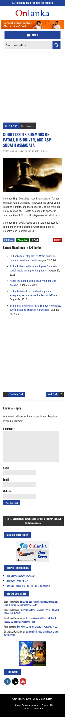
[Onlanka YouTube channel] (23, 680)
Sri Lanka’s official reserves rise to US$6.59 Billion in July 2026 (31, 611)
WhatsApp (22, 239)
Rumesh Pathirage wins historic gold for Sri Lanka (31, 633)
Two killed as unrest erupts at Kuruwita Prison (37, 626)
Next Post (52, 394)
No (22, 126)
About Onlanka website (26, 705)
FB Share (8, 239)
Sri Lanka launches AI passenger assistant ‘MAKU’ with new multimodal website (31, 603)
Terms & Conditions (34, 708)
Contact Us (47, 705)
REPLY (57, 239)
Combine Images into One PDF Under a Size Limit (28, 585)
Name (6, 468)
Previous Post (16, 394)
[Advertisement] (32, 86)
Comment (30, 126)
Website (7, 491)
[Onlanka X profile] (15, 680)
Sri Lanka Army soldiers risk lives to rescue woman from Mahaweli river (30, 619)
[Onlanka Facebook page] (7, 680)
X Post (35, 239)
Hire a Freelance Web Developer (20, 576)
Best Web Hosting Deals (17, 581)
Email (6, 479)
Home (8, 519)
